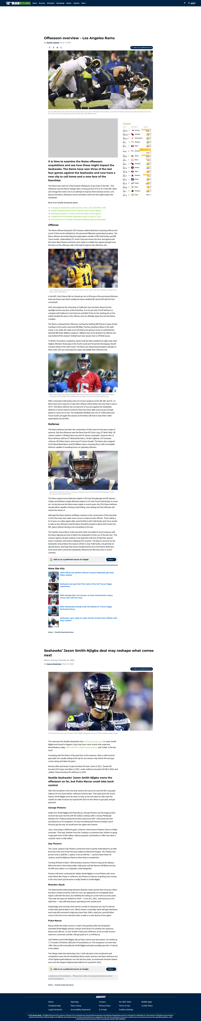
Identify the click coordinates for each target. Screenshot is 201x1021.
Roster (68, 3)
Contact (102, 1002)
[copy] (61, 47)
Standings (60, 3)
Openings (75, 1002)
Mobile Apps (146, 1002)
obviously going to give (93, 741)
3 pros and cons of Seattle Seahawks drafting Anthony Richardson (78, 219)
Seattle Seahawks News (64, 632)
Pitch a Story (76, 1006)
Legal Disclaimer (55, 1009)
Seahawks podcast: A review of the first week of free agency (76, 213)
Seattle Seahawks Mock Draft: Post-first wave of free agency (76, 211)
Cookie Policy (147, 1006)
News (35, 3)
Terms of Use (124, 1006)
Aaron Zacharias (54, 664)
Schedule (50, 3)
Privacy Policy (104, 1006)
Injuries (76, 3)
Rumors (42, 3)
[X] (189, 3)
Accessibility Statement (81, 1009)
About (50, 1002)
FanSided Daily (54, 1006)
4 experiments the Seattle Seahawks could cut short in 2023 (76, 216)
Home (50, 632)
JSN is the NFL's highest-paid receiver (81, 747)
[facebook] (184, 3)
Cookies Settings (126, 1009)
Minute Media (36, 1015)
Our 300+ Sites (125, 1002)
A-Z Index (103, 1009)
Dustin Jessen (53, 43)
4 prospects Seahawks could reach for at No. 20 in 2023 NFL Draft (78, 208)
